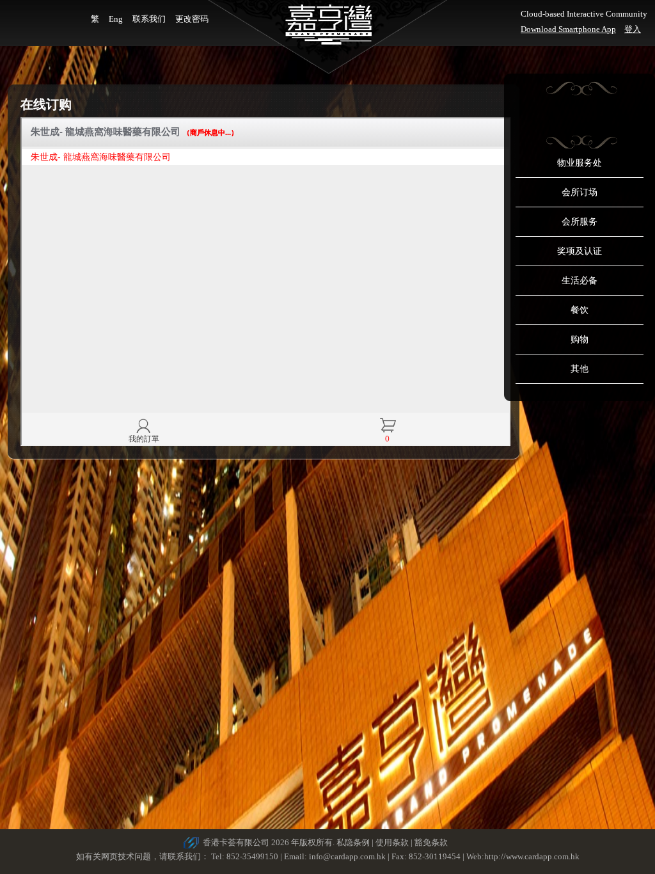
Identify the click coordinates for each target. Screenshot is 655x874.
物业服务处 (579, 163)
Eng (116, 19)
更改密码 (192, 19)
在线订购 (46, 104)
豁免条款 (431, 842)
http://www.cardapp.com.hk (532, 856)
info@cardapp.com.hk (348, 856)
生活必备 (579, 280)
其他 (579, 369)
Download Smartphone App (568, 29)
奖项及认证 (579, 251)
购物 (579, 339)
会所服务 (579, 221)
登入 (632, 29)
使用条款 (392, 842)
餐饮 (579, 310)
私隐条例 (353, 842)
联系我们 (149, 19)
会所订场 (579, 192)
